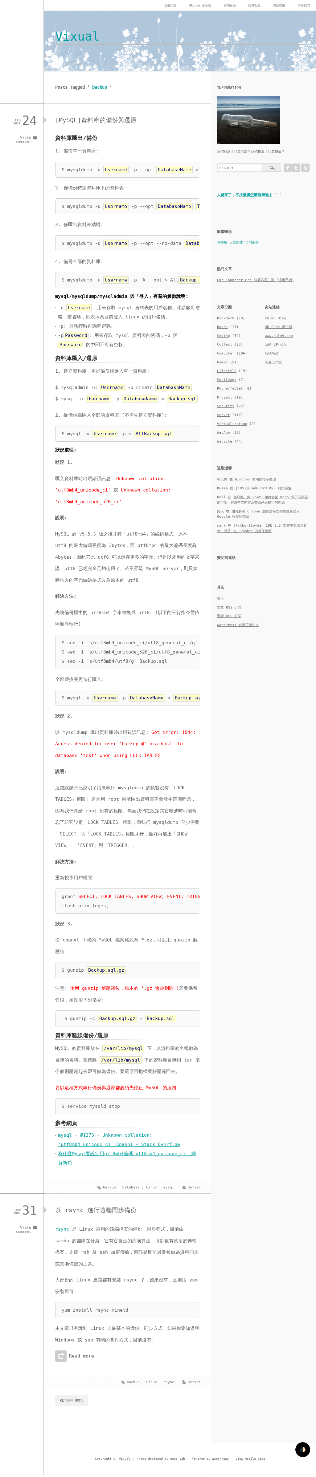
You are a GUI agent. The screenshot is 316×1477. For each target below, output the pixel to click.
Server (194, 1187)
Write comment (23, 140)
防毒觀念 (254, 5)
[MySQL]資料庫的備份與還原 (96, 120)
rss (305, 168)
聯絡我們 (304, 5)
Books (222, 327)
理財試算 (170, 5)
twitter (296, 168)
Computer (225, 353)
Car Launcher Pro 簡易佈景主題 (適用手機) (255, 280)
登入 (220, 599)
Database (131, 1187)
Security (225, 406)
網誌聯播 (279, 5)
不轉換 (222, 243)
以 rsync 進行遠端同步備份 (96, 1210)
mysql (168, 1187)
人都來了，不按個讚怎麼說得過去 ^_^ (249, 195)
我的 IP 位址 (276, 344)
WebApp (223, 433)
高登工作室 (273, 362)
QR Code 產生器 (278, 327)
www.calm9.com (279, 336)
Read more (81, 1356)
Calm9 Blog (275, 318)
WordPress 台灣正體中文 (238, 625)
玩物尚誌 (271, 353)
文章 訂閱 (229, 607)
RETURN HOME (72, 1400)
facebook (288, 168)
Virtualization (232, 424)
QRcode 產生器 (200, 5)
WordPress (220, 1458)
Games (222, 362)
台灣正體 (252, 243)
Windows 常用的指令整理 (255, 479)
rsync (62, 1229)
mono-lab (177, 1458)
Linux (151, 1187)
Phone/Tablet (230, 388)
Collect (224, 344)
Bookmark (225, 318)
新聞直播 (230, 5)
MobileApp (226, 380)
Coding (223, 336)
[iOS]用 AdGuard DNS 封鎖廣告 (263, 488)
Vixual (77, 36)
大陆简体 (236, 243)
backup (109, 1187)
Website (224, 441)
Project (224, 397)
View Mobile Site (250, 1458)
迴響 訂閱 (229, 616)
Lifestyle (226, 371)
